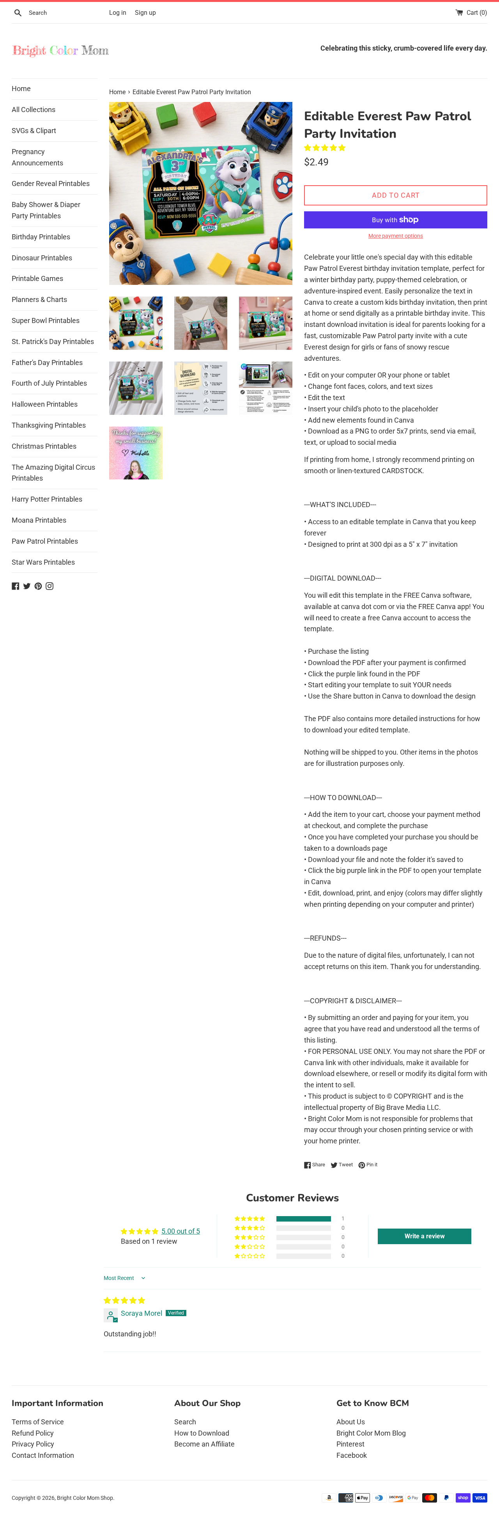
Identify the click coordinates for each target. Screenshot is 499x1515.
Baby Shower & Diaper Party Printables (46, 210)
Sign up (145, 12)
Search (185, 1422)
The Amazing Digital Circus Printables (53, 473)
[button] (324, 148)
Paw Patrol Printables (45, 541)
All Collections (33, 109)
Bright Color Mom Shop (85, 1498)
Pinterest (350, 1444)
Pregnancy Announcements (37, 157)
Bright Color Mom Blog (371, 1433)
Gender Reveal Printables (51, 183)
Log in (117, 12)
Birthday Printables (41, 237)
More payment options (395, 236)
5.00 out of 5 (180, 1231)
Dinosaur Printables (42, 258)
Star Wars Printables (43, 562)
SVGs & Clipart (34, 130)
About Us (350, 1422)
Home (21, 88)
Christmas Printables (44, 446)
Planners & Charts (39, 299)
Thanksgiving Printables (49, 425)
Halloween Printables (45, 404)
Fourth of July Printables (49, 383)
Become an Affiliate (204, 1444)
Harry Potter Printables (47, 499)
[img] (124, 1300)
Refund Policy (33, 1433)
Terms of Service (38, 1422)
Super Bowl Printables (46, 320)
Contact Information (43, 1455)
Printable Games (37, 278)
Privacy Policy (33, 1444)
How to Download (201, 1433)
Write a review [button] (425, 1236)
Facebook (351, 1455)
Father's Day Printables (47, 362)
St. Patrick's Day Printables (53, 341)
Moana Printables (39, 520)
